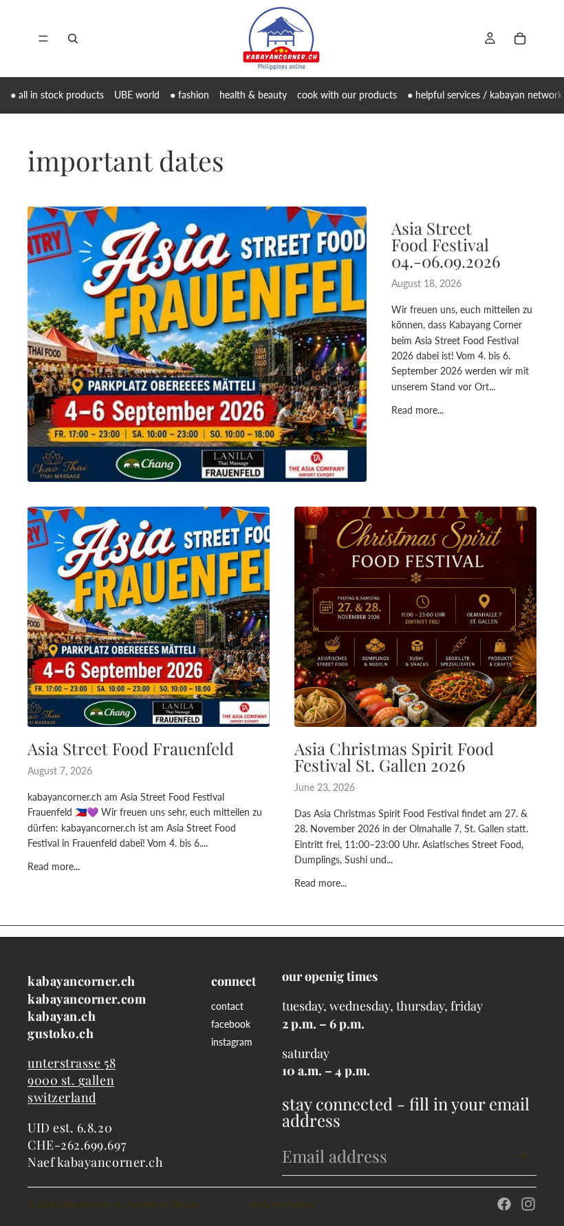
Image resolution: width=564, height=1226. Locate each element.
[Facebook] (504, 1204)
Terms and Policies (282, 1204)
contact (227, 1006)
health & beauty (253, 95)
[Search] (73, 38)
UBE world (137, 95)
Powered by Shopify (163, 1204)
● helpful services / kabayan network (485, 95)
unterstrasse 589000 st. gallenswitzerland (72, 1080)
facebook (230, 1024)
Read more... (417, 410)
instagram (231, 1042)
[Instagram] (528, 1204)
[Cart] (520, 38)
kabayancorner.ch (90, 1204)
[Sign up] (522, 1155)
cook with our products (347, 95)
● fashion (189, 95)
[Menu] (43, 38)
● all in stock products (57, 95)
